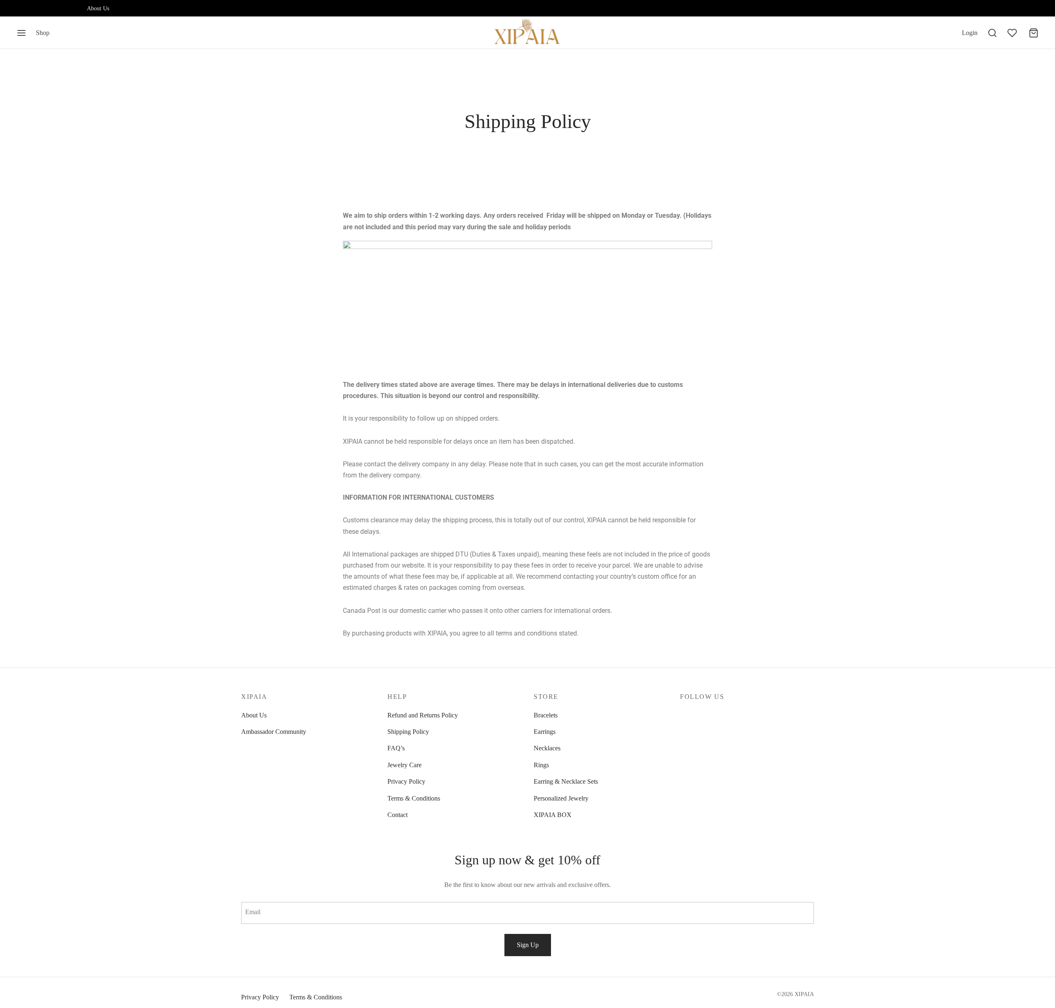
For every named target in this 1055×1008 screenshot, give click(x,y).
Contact (397, 814)
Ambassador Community (273, 731)
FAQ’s (396, 748)
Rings (541, 764)
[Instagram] (22, 8)
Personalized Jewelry (561, 798)
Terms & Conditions (413, 798)
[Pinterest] (55, 8)
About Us (98, 8)
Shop (42, 32)
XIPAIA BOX (553, 814)
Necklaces (547, 748)
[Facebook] (39, 8)
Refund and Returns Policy (422, 715)
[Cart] (1034, 33)
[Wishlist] (1013, 33)
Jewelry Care (404, 764)
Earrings (545, 731)
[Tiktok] (72, 8)
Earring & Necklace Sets (566, 781)
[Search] (992, 33)
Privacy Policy (406, 781)
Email (252, 911)
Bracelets (546, 715)
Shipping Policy (408, 731)
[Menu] (21, 33)
